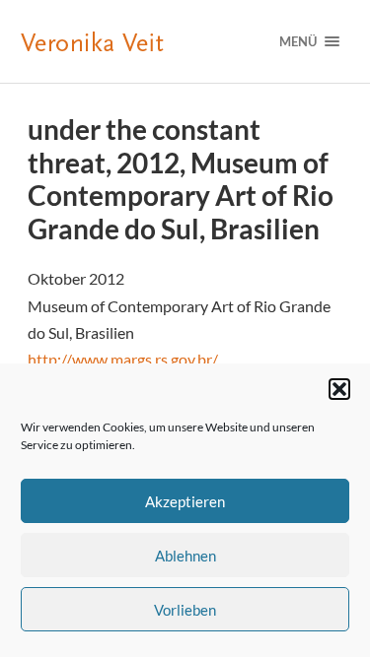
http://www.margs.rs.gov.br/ (123, 359)
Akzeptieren (185, 501)
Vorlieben (185, 610)
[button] (339, 389)
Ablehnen (185, 555)
